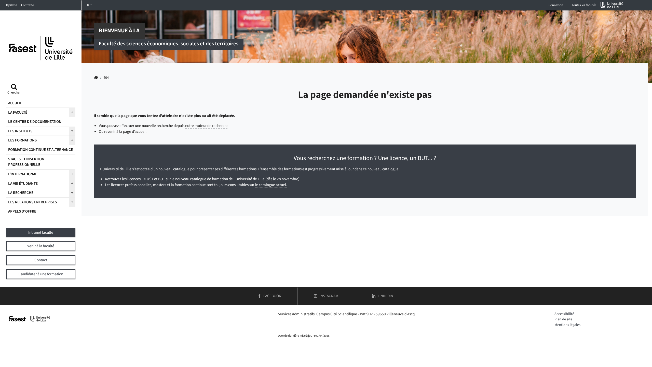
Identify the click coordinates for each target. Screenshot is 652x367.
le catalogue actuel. (271, 185)
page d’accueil (134, 131)
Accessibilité (564, 314)
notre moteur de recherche (206, 125)
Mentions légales (567, 324)
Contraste (27, 5)
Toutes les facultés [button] (584, 5)
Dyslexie (11, 5)
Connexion (556, 5)
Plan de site (563, 319)
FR (88, 5)
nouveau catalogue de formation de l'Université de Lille (220, 179)
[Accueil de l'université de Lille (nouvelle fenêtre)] (612, 5)
